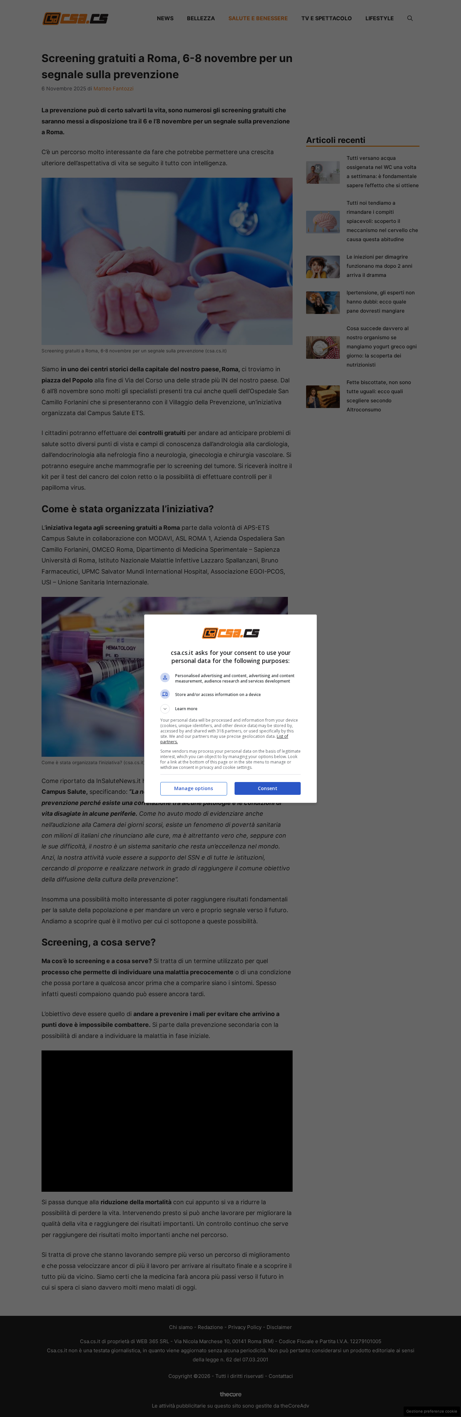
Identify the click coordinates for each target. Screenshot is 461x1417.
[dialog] (230, 708)
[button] (230, 709)
